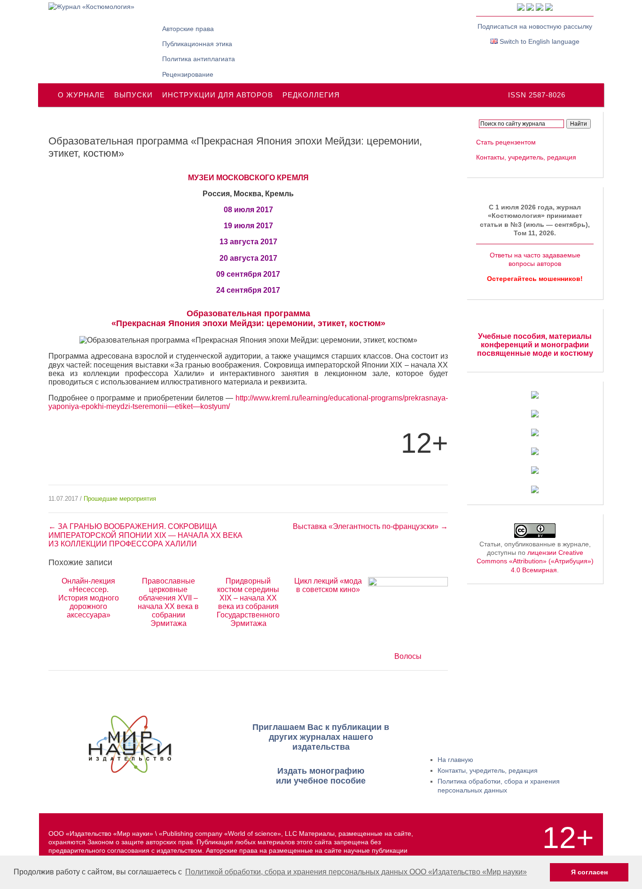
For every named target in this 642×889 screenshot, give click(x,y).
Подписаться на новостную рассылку (535, 26)
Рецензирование (187, 74)
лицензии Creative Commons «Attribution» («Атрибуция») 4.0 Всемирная (535, 561)
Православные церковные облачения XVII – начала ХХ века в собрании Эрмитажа (168, 602)
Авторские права (188, 28)
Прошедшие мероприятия (120, 498)
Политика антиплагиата (198, 59)
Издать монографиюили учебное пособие (321, 775)
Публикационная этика (197, 44)
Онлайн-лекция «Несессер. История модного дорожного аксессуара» (88, 598)
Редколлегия (311, 95)
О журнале (81, 95)
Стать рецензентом (506, 142)
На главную (455, 759)
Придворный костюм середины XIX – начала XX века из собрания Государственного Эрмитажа (248, 602)
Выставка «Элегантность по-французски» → (370, 526)
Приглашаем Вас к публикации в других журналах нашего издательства (320, 737)
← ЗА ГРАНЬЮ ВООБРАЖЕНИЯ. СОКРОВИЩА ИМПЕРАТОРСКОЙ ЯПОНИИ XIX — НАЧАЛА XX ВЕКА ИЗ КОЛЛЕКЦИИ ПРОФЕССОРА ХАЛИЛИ (145, 534)
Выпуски (133, 95)
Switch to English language (538, 41)
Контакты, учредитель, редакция (526, 157)
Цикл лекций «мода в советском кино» (328, 585)
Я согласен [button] (589, 872)
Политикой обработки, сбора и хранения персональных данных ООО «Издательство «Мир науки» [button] (356, 872)
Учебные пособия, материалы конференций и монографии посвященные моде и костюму (535, 344)
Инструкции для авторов (217, 95)
